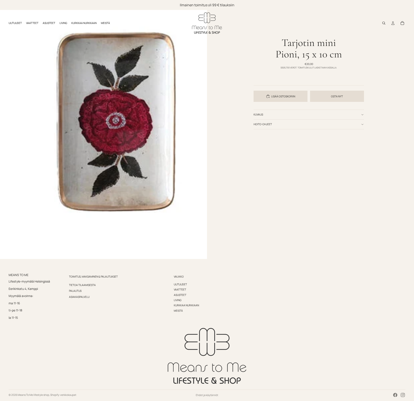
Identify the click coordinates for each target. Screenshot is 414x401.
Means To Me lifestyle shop (33, 395)
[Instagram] (402, 395)
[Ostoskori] (402, 23)
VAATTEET (180, 289)
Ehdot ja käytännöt (207, 395)
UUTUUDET (180, 284)
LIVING (177, 300)
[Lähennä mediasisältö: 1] (103, 129)
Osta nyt (337, 96)
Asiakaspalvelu (79, 297)
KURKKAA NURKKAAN (186, 305)
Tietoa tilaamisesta (82, 285)
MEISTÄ (178, 311)
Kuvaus (258, 114)
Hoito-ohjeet (263, 124)
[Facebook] (395, 395)
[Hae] (384, 23)
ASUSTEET (180, 295)
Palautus (75, 291)
